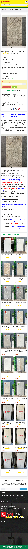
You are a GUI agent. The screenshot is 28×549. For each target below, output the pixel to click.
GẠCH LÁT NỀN (10, 9)
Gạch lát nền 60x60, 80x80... (9, 201)
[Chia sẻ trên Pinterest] (19, 109)
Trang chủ (4, 9)
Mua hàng (6, 87)
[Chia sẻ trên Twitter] (16, 109)
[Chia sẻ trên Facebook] (13, 109)
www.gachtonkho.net (9, 504)
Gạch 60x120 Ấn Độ (6, 10)
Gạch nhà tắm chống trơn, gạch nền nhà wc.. (13, 212)
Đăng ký (23, 489)
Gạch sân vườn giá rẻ (8, 209)
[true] (14, 87)
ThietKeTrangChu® (19, 547)
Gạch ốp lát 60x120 (18, 9)
